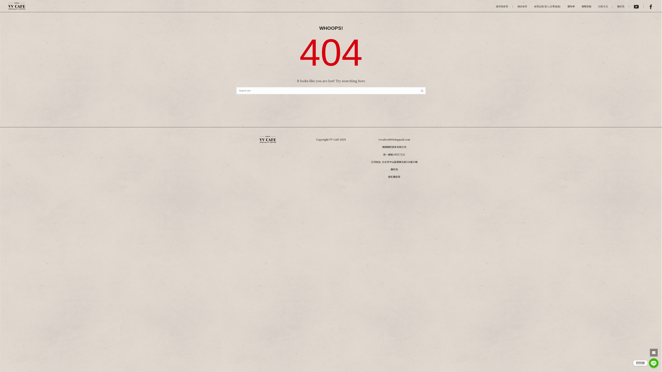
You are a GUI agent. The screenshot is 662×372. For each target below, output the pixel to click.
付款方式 (603, 6)
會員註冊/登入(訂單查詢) (547, 6)
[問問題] (653, 363)
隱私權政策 (394, 176)
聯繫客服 (586, 6)
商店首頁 (522, 6)
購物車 (571, 6)
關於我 (620, 6)
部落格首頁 (502, 6)
